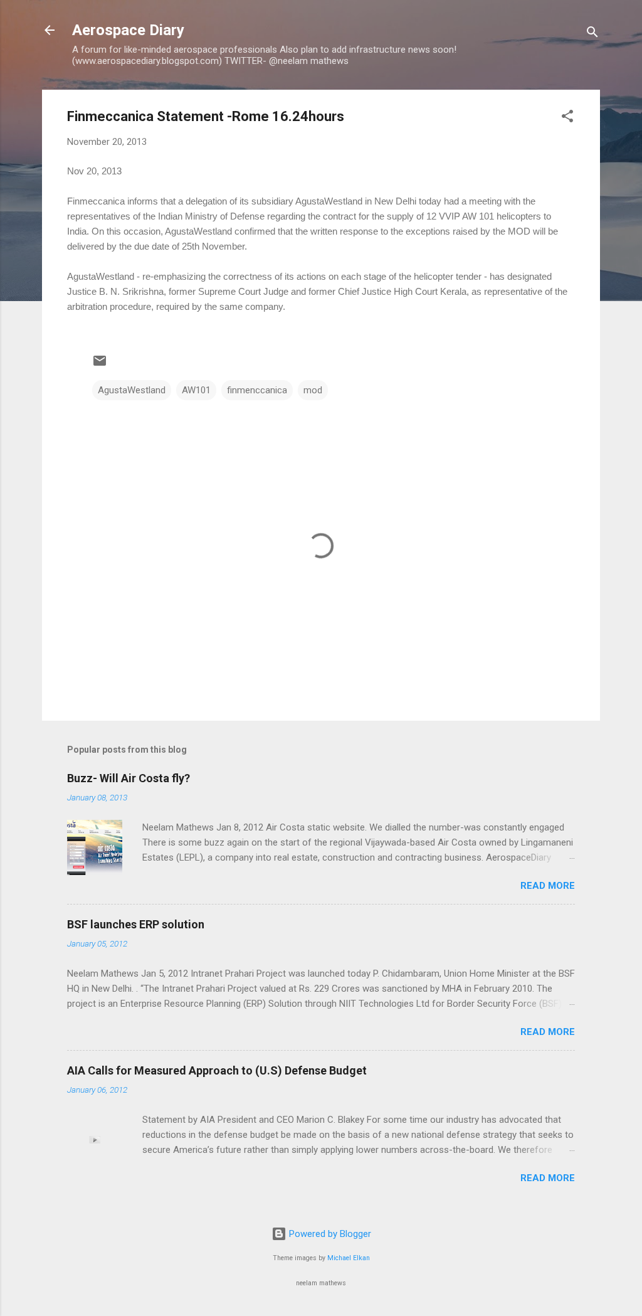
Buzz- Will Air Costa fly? (128, 778)
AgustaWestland (132, 390)
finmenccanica (257, 390)
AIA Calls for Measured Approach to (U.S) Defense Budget (217, 1070)
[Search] (592, 34)
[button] (567, 118)
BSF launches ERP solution (135, 924)
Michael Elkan (348, 1258)
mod (312, 390)
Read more (547, 885)
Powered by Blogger (329, 1233)
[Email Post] (99, 365)
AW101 (196, 390)
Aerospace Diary (128, 30)
